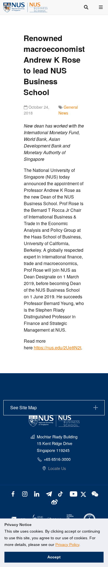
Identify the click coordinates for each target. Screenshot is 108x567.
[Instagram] (25, 493)
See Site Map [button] (23, 407)
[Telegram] (48, 493)
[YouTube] (72, 493)
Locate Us (57, 468)
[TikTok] (60, 493)
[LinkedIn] (37, 493)
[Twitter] (84, 493)
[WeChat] (94, 493)
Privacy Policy (67, 544)
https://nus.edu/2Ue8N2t (57, 347)
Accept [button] (54, 557)
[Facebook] (13, 493)
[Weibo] (54, 501)
